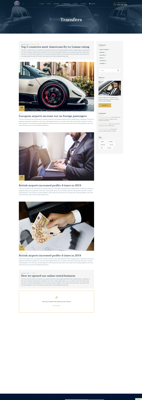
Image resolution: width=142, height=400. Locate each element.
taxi (102, 147)
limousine (103, 144)
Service (101, 58)
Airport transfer (104, 49)
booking (110, 141)
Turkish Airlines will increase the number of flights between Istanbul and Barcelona (109, 118)
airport (102, 141)
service (111, 144)
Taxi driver (102, 60)
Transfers (21, 252)
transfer (109, 147)
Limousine (102, 55)
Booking (33, 44)
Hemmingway (56, 305)
